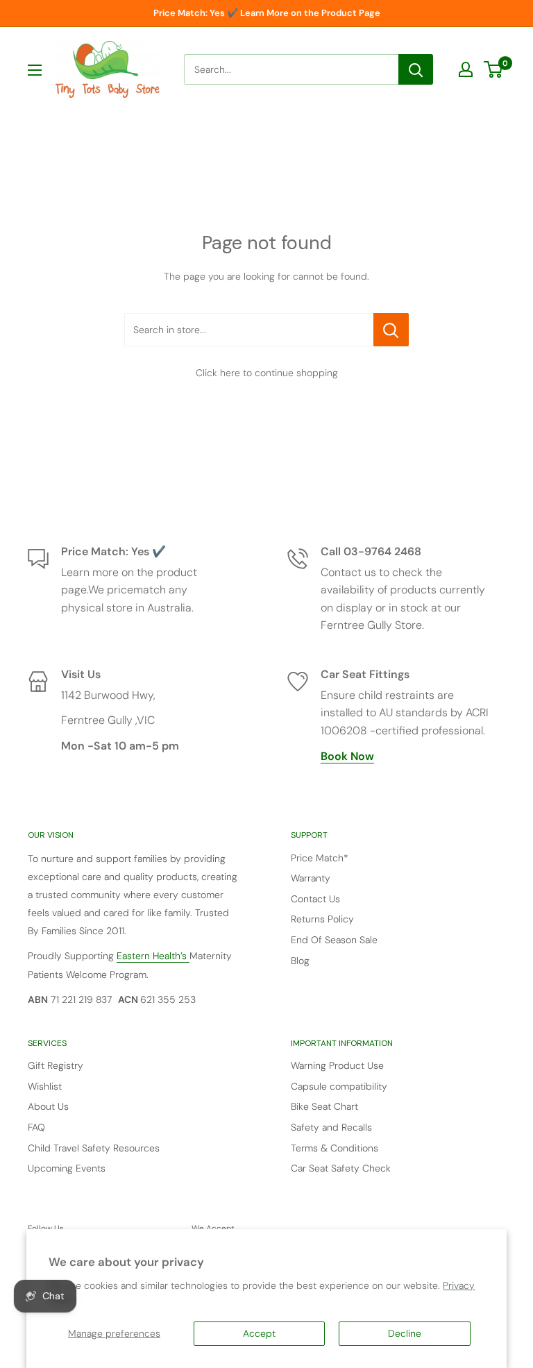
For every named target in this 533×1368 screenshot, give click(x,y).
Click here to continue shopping (267, 372)
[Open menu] (35, 70)
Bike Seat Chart (324, 1106)
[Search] (415, 69)
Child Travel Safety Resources (94, 1148)
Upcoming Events (66, 1168)
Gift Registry (55, 1065)
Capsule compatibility (339, 1086)
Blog (300, 960)
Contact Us (315, 899)
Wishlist (45, 1086)
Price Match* (319, 858)
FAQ (36, 1127)
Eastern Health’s (153, 955)
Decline (404, 1333)
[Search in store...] (391, 329)
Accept (259, 1333)
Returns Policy (322, 919)
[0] (493, 69)
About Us (48, 1106)
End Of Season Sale (334, 940)
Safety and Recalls (331, 1127)
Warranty (310, 878)
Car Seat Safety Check (341, 1168)
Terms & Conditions (334, 1148)
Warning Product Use (337, 1065)
